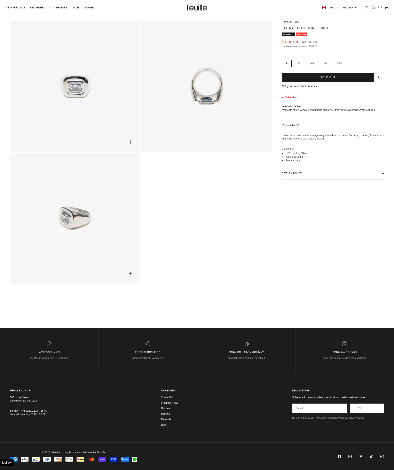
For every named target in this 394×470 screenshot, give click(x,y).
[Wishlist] (380, 7)
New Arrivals (15, 7)
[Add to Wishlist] (380, 77)
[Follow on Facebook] (339, 456)
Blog (163, 425)
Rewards (166, 419)
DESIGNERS (38, 7)
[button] (7, 462)
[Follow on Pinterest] (361, 456)
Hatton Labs (291, 22)
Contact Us (167, 397)
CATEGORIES (58, 7)
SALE (75, 7)
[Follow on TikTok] (371, 456)
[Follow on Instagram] (350, 456)
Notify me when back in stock (299, 86)
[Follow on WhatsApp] (382, 456)
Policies (165, 413)
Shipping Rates (169, 402)
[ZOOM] (130, 142)
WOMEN (89, 7)
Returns (165, 408)
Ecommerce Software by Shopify (87, 452)
